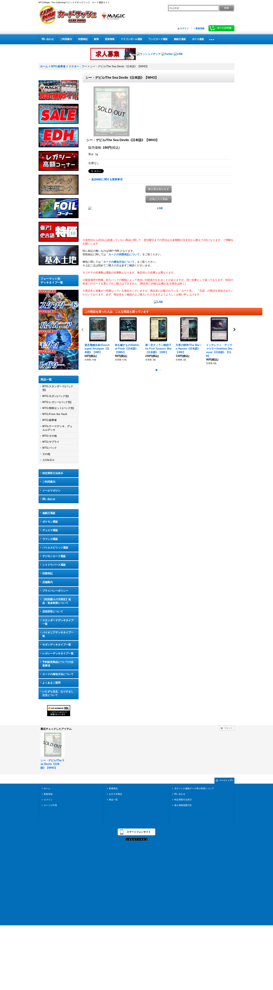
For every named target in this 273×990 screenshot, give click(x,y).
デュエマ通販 (50, 530)
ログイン (184, 28)
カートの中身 (50, 805)
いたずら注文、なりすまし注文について (58, 693)
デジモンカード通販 (54, 556)
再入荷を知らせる (158, 189)
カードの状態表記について (124, 254)
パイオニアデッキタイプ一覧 (58, 634)
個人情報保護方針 (183, 805)
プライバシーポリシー (55, 590)
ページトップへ (226, 780)
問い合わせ (48, 499)
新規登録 (200, 28)
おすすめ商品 (115, 794)
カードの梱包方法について (58, 674)
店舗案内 (47, 582)
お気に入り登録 (158, 199)
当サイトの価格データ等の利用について (194, 788)
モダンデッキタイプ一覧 (56, 644)
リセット (228, 728)
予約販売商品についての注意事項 (58, 663)
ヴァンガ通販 (50, 539)
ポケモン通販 (50, 521)
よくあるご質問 (51, 682)
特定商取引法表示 (52, 473)
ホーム (47, 788)
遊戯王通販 (48, 513)
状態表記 (47, 573)
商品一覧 (113, 799)
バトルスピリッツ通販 (55, 547)
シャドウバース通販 (54, 564)
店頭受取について (52, 611)
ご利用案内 (48, 481)
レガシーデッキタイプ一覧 (58, 653)
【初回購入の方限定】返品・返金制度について (56, 601)
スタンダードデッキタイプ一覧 (58, 622)
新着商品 (113, 788)
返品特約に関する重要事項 (107, 179)
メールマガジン (51, 490)
